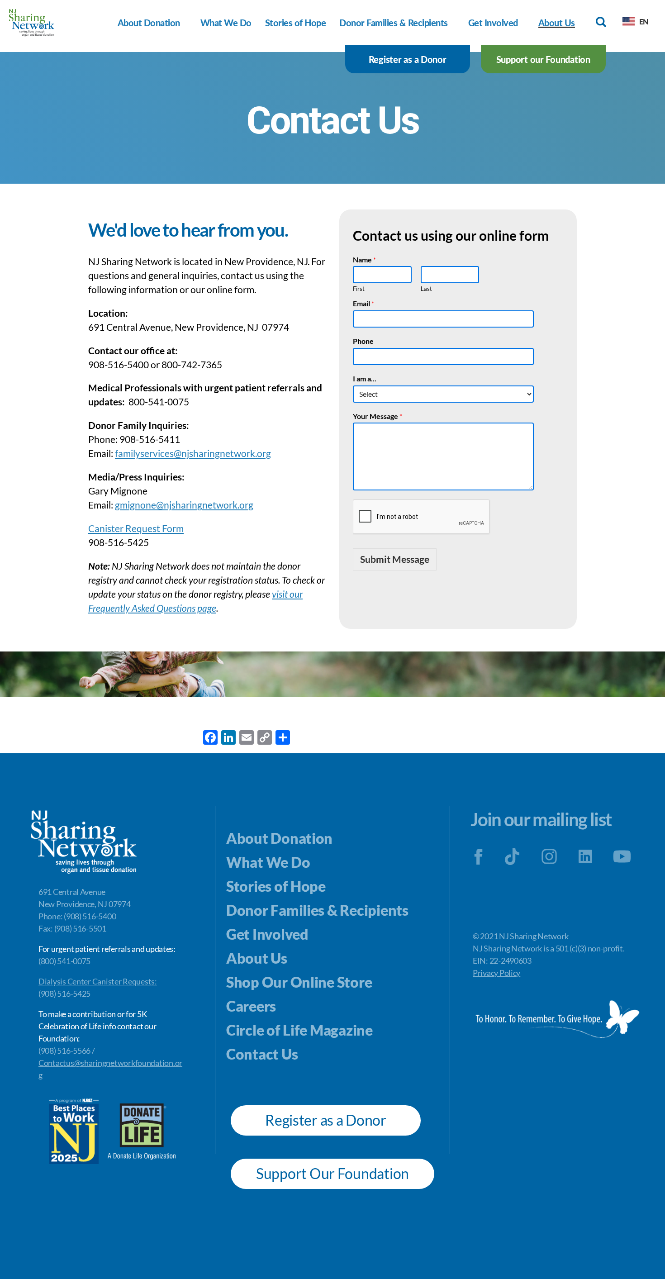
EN (643, 21)
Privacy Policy (496, 973)
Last (426, 288)
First (359, 288)
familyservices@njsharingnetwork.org (193, 453)
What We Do (226, 22)
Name (364, 259)
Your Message (377, 416)
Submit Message (394, 559)
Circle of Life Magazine (299, 1030)
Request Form (154, 528)
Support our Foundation (543, 59)
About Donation (149, 22)
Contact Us (262, 1054)
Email (363, 303)
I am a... (364, 378)
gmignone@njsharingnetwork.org (184, 504)
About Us (556, 22)
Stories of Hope (295, 22)
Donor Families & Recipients (393, 22)
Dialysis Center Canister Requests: (97, 981)
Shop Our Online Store (299, 982)
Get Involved (493, 22)
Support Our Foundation (332, 1173)
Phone (363, 341)
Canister (106, 528)
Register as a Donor (407, 59)
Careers (251, 1006)
